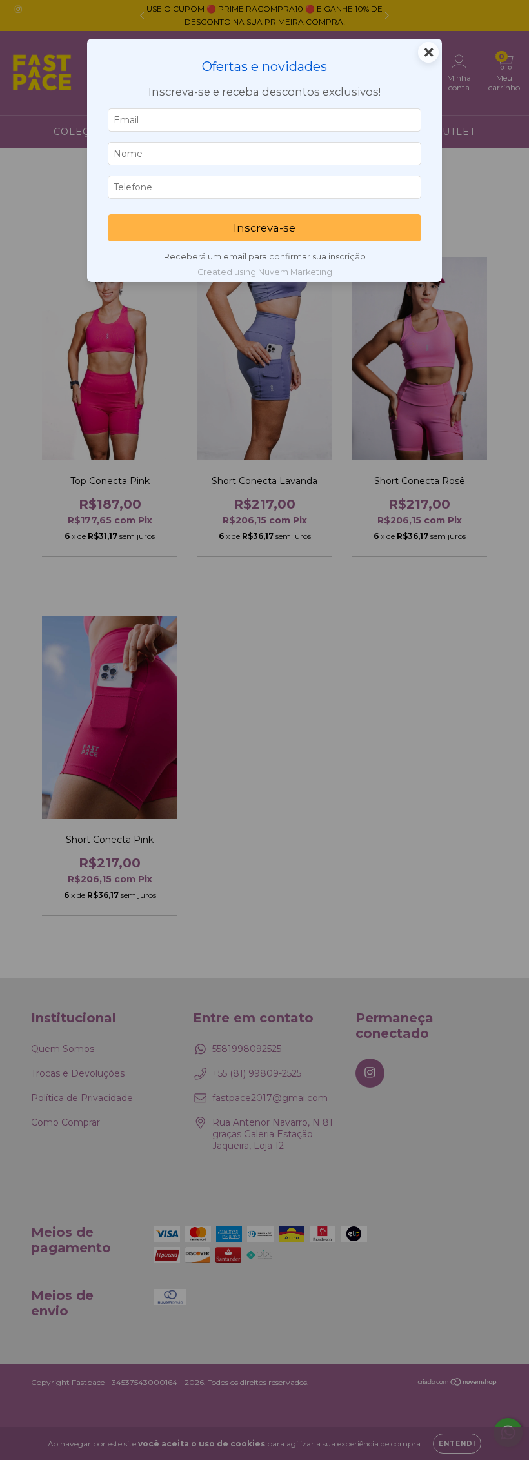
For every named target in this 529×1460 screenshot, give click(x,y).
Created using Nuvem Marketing (264, 272)
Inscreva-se (264, 227)
